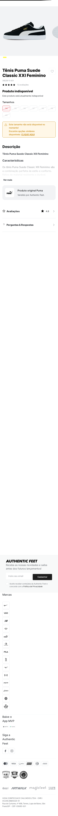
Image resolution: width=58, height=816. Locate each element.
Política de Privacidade (33, 586)
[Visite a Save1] (51, 788)
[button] (6, 108)
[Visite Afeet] (5, 788)
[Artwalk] (19, 788)
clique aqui (28, 134)
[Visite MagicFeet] (37, 788)
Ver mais (7, 180)
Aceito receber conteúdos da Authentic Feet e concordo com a (29, 585)
